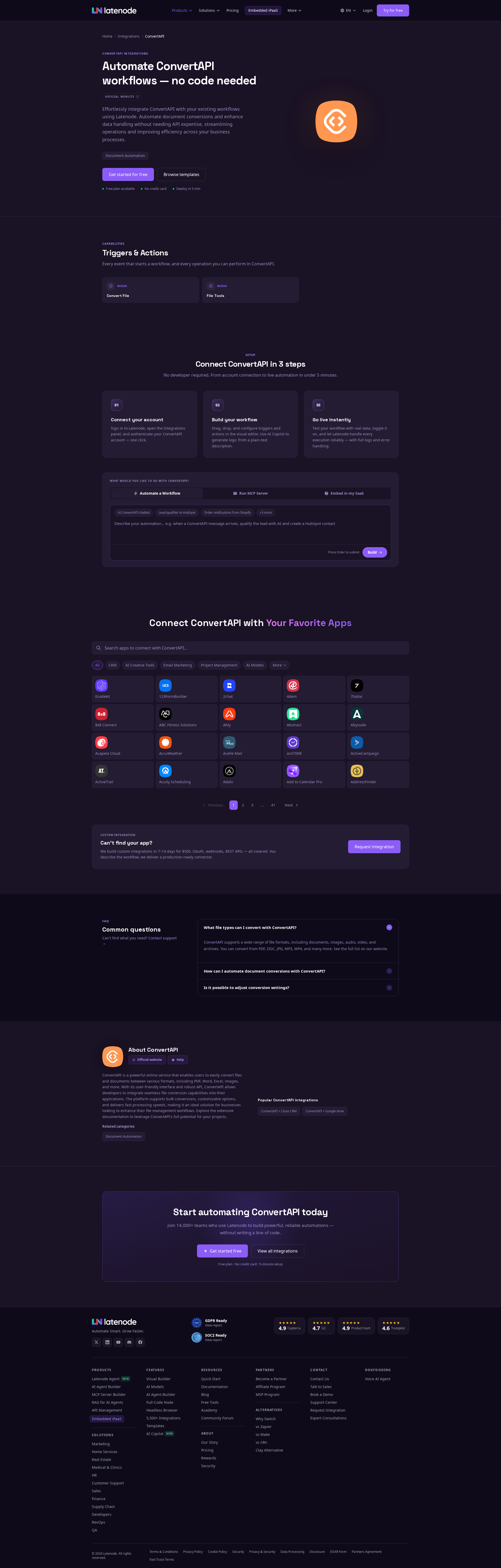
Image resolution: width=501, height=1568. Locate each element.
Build (372, 552)
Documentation (214, 1386)
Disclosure (317, 1551)
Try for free (393, 10)
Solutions (207, 10)
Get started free (225, 1251)
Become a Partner (271, 1378)
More (292, 10)
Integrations (129, 36)
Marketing (101, 1443)
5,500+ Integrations (163, 1417)
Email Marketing (177, 665)
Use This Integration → (150, 289)
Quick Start (210, 1378)
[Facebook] (140, 1342)
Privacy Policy (193, 1551)
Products (179, 10)
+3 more (266, 512)
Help (180, 1059)
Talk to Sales (321, 1386)
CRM (113, 665)
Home (107, 36)
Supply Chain (103, 1506)
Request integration (374, 847)
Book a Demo (321, 1394)
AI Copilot (159, 1433)
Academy (209, 1410)
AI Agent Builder (106, 1386)
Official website (149, 1059)
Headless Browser (162, 1410)
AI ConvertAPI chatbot (134, 512)
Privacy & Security (262, 1551)
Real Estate (101, 1459)
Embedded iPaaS (263, 10)
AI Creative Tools (140, 665)
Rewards (208, 1457)
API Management (107, 1410)
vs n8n (261, 1442)
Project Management (219, 665)
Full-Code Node (159, 1402)
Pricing (232, 10)
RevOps (98, 1522)
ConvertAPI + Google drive (325, 1111)
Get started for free (128, 174)
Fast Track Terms (162, 1559)
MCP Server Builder (109, 1394)
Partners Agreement (366, 1551)
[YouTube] (118, 1342)
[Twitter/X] (96, 1342)
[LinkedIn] (107, 1342)
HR (94, 1475)
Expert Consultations (328, 1417)
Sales (96, 1490)
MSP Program (267, 1394)
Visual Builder (158, 1378)
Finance (98, 1498)
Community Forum (217, 1417)
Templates (155, 1425)
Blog (205, 1394)
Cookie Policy (217, 1551)
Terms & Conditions (164, 1551)
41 (273, 805)
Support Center (323, 1402)
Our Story (209, 1442)
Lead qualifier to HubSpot (177, 512)
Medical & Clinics (107, 1467)
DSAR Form (338, 1551)
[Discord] (129, 1342)
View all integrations (278, 1251)
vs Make (263, 1434)
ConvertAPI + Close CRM (279, 1111)
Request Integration (327, 1410)
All (97, 665)
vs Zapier (264, 1426)
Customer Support (108, 1483)
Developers (101, 1514)
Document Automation (125, 155)
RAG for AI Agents (107, 1402)
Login (368, 10)
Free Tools (210, 1402)
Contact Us (319, 1378)
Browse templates (181, 174)
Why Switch (266, 1418)
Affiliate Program (270, 1386)
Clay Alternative (269, 1450)
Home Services (104, 1451)
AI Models (255, 665)
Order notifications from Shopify (227, 512)
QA (94, 1530)
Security (208, 1465)
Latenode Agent (110, 1378)
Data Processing (292, 1551)
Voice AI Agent (377, 1378)
